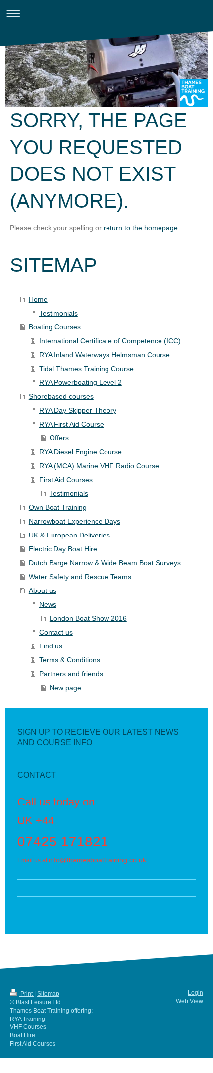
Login (195, 992)
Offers (59, 438)
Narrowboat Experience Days (74, 521)
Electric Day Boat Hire (63, 549)
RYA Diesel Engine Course (80, 452)
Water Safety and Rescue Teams (80, 577)
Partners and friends (71, 674)
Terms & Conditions (69, 660)
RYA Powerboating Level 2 (80, 382)
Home (38, 299)
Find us (50, 646)
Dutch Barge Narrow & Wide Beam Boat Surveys (105, 563)
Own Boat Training (58, 507)
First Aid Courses (66, 479)
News (47, 604)
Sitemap (48, 993)
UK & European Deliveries (69, 535)
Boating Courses (55, 327)
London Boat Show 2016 (88, 618)
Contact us (56, 632)
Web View (189, 1001)
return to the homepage (141, 228)
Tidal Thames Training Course (86, 369)
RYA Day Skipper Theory (77, 410)
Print (26, 993)
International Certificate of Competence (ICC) (110, 341)
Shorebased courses (61, 396)
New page (65, 688)
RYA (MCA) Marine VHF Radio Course (99, 466)
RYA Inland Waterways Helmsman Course (104, 355)
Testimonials (58, 313)
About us (42, 590)
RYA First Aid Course (71, 424)
